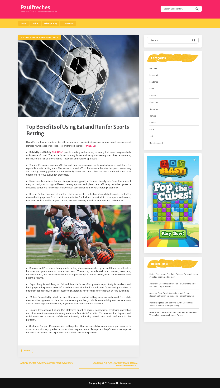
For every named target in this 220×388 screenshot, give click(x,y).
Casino (35, 23)
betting (27, 351)
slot (151, 136)
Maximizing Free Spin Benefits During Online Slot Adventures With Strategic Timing (171, 304)
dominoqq (153, 102)
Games (152, 116)
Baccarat (153, 68)
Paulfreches (35, 7)
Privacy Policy (50, 23)
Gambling (153, 109)
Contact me (67, 23)
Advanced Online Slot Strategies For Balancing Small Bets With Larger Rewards (172, 285)
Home (23, 23)
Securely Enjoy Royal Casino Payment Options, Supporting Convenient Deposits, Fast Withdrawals (171, 294)
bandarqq (153, 82)
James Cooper (52, 37)
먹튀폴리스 (90, 146)
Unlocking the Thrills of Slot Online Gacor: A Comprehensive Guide (115, 364)
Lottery (152, 123)
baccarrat (153, 75)
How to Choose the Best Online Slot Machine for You (47, 363)
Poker (151, 129)
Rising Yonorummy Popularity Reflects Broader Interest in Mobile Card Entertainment (173, 275)
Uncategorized (156, 143)
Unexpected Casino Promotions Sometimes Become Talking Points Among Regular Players (172, 313)
